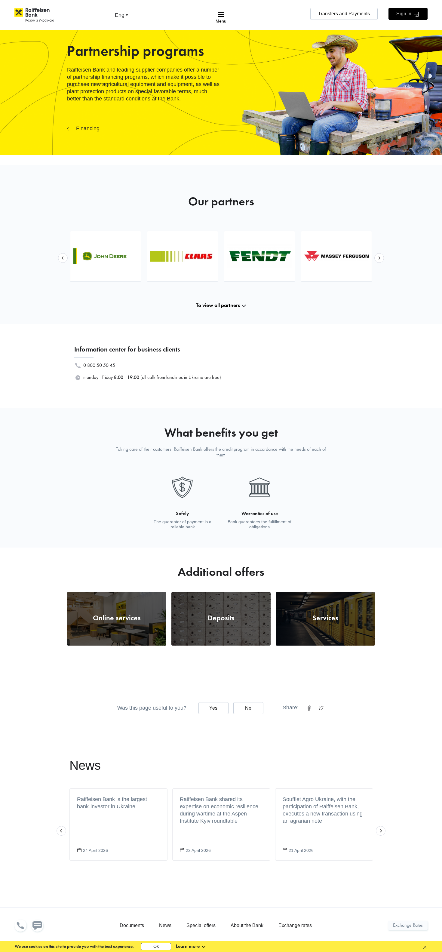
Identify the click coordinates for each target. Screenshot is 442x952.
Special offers (201, 925)
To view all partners (218, 305)
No (248, 708)
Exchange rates (295, 925)
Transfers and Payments (344, 13)
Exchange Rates (408, 925)
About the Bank (247, 925)
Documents (132, 925)
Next (379, 258)
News (85, 765)
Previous (63, 258)
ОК (156, 947)
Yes (213, 708)
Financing (88, 128)
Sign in (404, 13)
